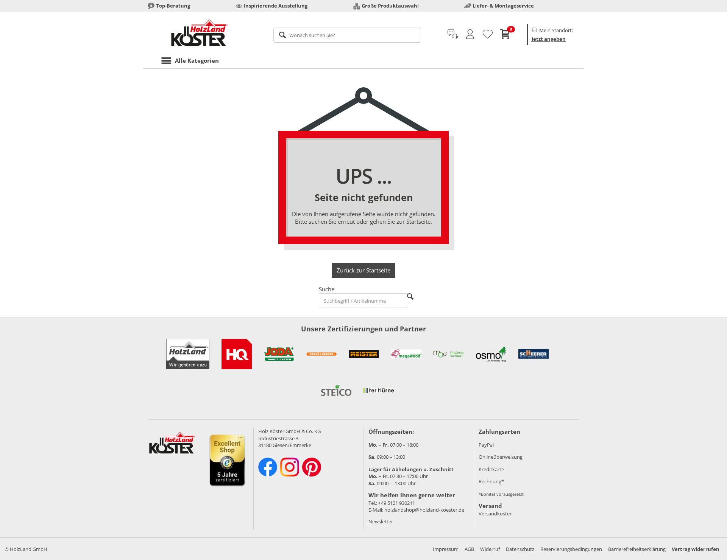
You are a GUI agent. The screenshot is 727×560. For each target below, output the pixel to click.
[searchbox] (347, 35)
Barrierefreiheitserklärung (637, 549)
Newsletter (380, 521)
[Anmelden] (470, 34)
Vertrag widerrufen (695, 549)
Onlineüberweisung (501, 456)
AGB (469, 549)
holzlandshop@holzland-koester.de (424, 509)
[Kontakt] (453, 34)
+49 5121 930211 (396, 503)
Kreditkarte (491, 469)
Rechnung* (491, 481)
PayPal (486, 444)
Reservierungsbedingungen (571, 549)
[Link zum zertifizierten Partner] (237, 354)
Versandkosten (496, 513)
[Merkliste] (487, 34)
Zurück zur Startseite (363, 270)
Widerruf (490, 549)
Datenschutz (520, 549)
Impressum (446, 549)
